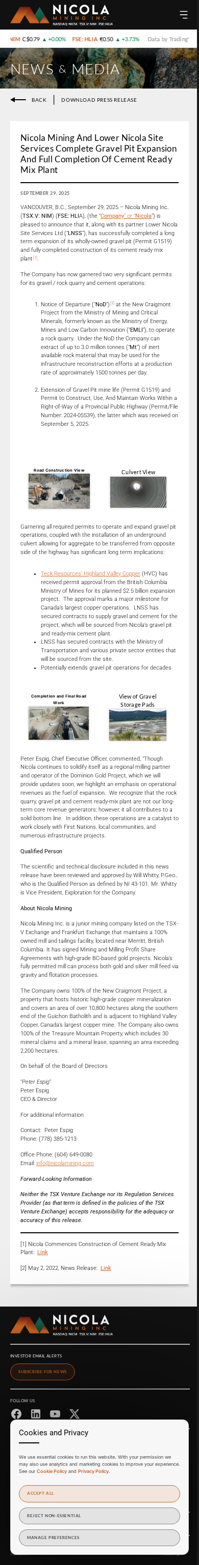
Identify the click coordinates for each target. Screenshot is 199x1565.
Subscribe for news (42, 1371)
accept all (40, 1493)
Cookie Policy (52, 1471)
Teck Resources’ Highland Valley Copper (90, 573)
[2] (112, 303)
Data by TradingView (167, 39)
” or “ (126, 216)
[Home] (61, 15)
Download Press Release (99, 100)
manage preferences (53, 1537)
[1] (35, 257)
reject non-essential (54, 1515)
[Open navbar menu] (184, 15)
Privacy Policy (93, 1471)
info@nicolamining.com (65, 1163)
